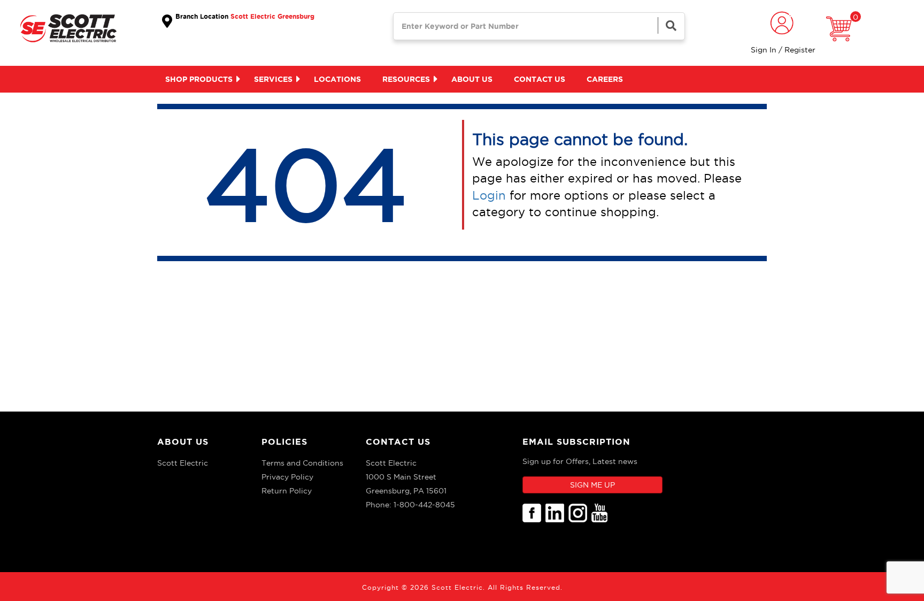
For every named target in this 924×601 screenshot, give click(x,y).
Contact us (539, 79)
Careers (605, 79)
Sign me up (592, 485)
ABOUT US (183, 441)
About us (471, 79)
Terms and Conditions (302, 463)
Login (489, 195)
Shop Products (199, 79)
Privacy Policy (287, 477)
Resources (406, 79)
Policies (284, 441)
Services (273, 79)
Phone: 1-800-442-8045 (410, 504)
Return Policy (286, 490)
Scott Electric (182, 463)
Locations (337, 79)
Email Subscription (576, 441)
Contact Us (398, 441)
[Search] (671, 25)
